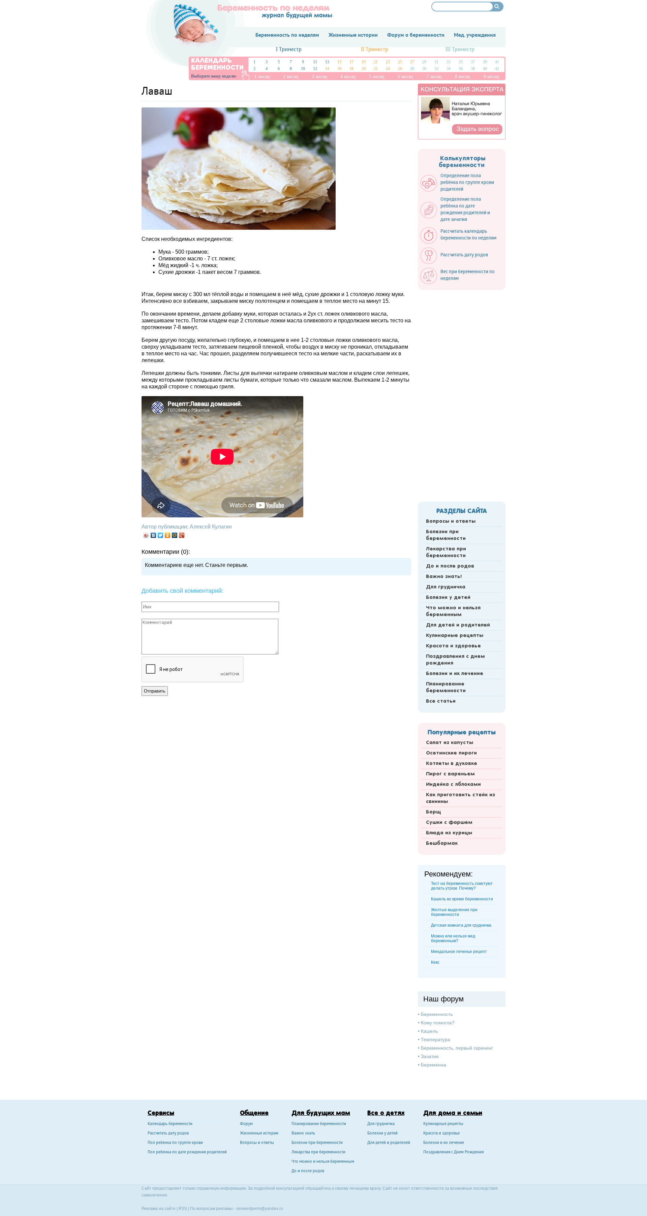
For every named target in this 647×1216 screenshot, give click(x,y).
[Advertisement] (461, 394)
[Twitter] (160, 535)
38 (473, 68)
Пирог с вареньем (450, 774)
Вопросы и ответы (450, 521)
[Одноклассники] (167, 535)
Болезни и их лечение (454, 673)
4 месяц (348, 76)
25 (400, 62)
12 (315, 68)
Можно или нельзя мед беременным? (453, 938)
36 (461, 68)
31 (436, 62)
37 (473, 62)
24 (388, 68)
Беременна (433, 1064)
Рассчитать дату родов (168, 1133)
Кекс (435, 962)
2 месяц (291, 76)
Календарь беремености (170, 1124)
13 (327, 62)
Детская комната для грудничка (461, 925)
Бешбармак (442, 843)
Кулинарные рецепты (454, 635)
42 (497, 68)
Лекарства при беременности (446, 552)
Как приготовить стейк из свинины (460, 798)
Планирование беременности (446, 687)
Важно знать (303, 1133)
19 (364, 62)
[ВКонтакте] (153, 535)
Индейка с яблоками (453, 784)
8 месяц (462, 76)
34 (448, 68)
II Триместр (374, 49)
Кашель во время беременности (462, 899)
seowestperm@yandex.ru (259, 1208)
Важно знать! (444, 576)
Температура (435, 1039)
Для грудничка (445, 587)
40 (485, 68)
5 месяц (376, 76)
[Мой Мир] (174, 535)
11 (315, 62)
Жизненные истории (259, 1133)
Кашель (429, 1031)
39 (485, 62)
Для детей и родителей (458, 625)
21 (376, 62)
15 (339, 62)
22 (376, 68)
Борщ (433, 812)
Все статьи (441, 701)
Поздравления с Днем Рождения (453, 1152)
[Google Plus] (181, 535)
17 (351, 62)
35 (461, 62)
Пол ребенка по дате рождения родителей (187, 1152)
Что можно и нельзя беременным (453, 611)
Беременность (437, 1014)
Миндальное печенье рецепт (459, 951)
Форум (246, 1124)
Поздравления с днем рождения (455, 660)
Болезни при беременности (446, 535)
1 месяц (262, 76)
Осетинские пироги (451, 753)
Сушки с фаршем (449, 822)
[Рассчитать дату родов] (457, 262)
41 (497, 62)
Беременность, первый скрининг (457, 1048)
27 (412, 62)
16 (339, 68)
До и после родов (450, 566)
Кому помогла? (438, 1022)
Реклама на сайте (159, 1208)
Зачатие (430, 1056)
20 (364, 68)
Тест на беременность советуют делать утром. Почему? (462, 886)
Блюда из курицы (449, 833)
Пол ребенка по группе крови (175, 1143)
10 (303, 68)
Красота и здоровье (453, 646)
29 (424, 62)
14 (327, 68)
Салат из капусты (449, 742)
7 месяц (434, 76)
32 (436, 68)
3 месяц (319, 76)
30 (424, 68)
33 (448, 62)
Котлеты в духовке (451, 763)
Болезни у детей (448, 597)
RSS (183, 1208)
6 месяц (405, 76)
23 (388, 62)
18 (351, 68)
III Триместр (459, 49)
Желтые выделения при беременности (454, 912)
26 (400, 68)
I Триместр (289, 49)
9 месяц (491, 76)
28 (412, 68)
